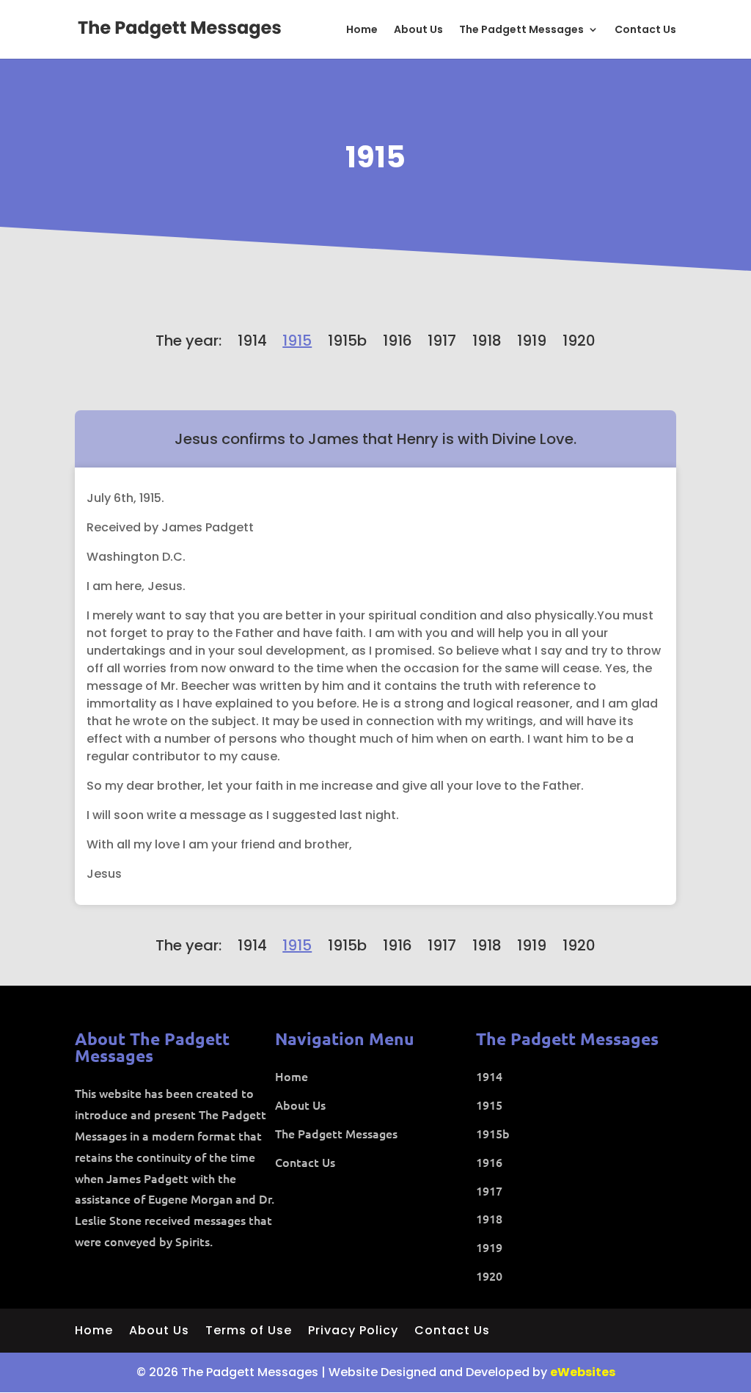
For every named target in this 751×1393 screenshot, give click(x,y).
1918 (487, 340)
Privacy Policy (353, 1332)
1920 (579, 340)
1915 (375, 157)
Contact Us (645, 30)
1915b (347, 340)
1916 (397, 340)
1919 (531, 340)
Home (362, 30)
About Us (418, 30)
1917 (442, 340)
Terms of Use (248, 1332)
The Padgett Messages (521, 30)
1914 (252, 340)
